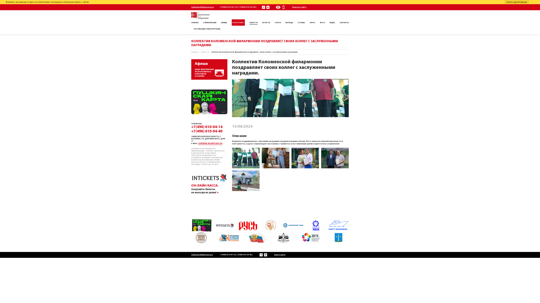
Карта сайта (279, 255)
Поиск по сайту (299, 7)
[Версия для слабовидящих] (278, 7)
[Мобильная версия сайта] (283, 7)
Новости (205, 52)
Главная (195, 52)
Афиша (201, 64)
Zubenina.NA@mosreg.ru (202, 7)
